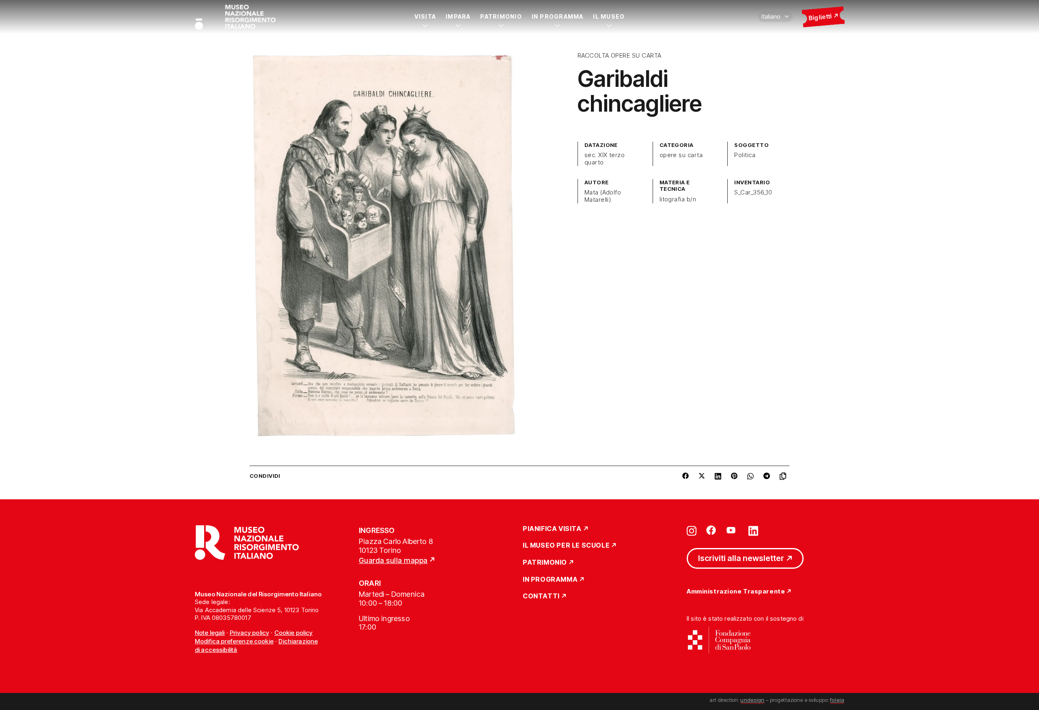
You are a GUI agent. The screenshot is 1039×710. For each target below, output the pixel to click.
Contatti (541, 596)
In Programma (558, 16)
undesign (752, 700)
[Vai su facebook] (711, 530)
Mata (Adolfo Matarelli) (602, 196)
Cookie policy (293, 633)
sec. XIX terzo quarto (604, 158)
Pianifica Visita (552, 529)
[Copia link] (784, 476)
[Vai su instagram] (691, 530)
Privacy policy (249, 633)
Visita (425, 16)
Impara (458, 16)
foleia (837, 700)
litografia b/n (678, 199)
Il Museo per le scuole (566, 545)
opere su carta (681, 155)
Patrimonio (501, 16)
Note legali (210, 633)
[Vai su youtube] (732, 530)
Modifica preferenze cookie (234, 641)
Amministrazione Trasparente (736, 591)
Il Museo (609, 16)
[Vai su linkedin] (753, 530)
